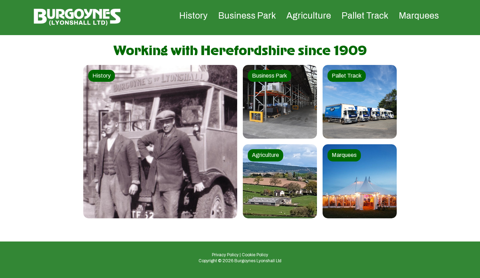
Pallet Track (365, 15)
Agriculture (308, 15)
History (193, 15)
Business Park (247, 15)
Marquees (419, 15)
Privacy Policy (225, 254)
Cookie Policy (255, 254)
